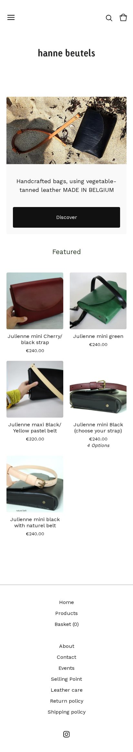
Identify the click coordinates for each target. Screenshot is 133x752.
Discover (66, 217)
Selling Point (66, 679)
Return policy (66, 701)
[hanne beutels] (66, 53)
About (66, 646)
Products (66, 613)
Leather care (67, 690)
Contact (66, 657)
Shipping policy (67, 712)
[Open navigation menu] (11, 17)
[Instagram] (66, 734)
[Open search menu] (109, 17)
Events (66, 668)
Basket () (67, 624)
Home (66, 602)
